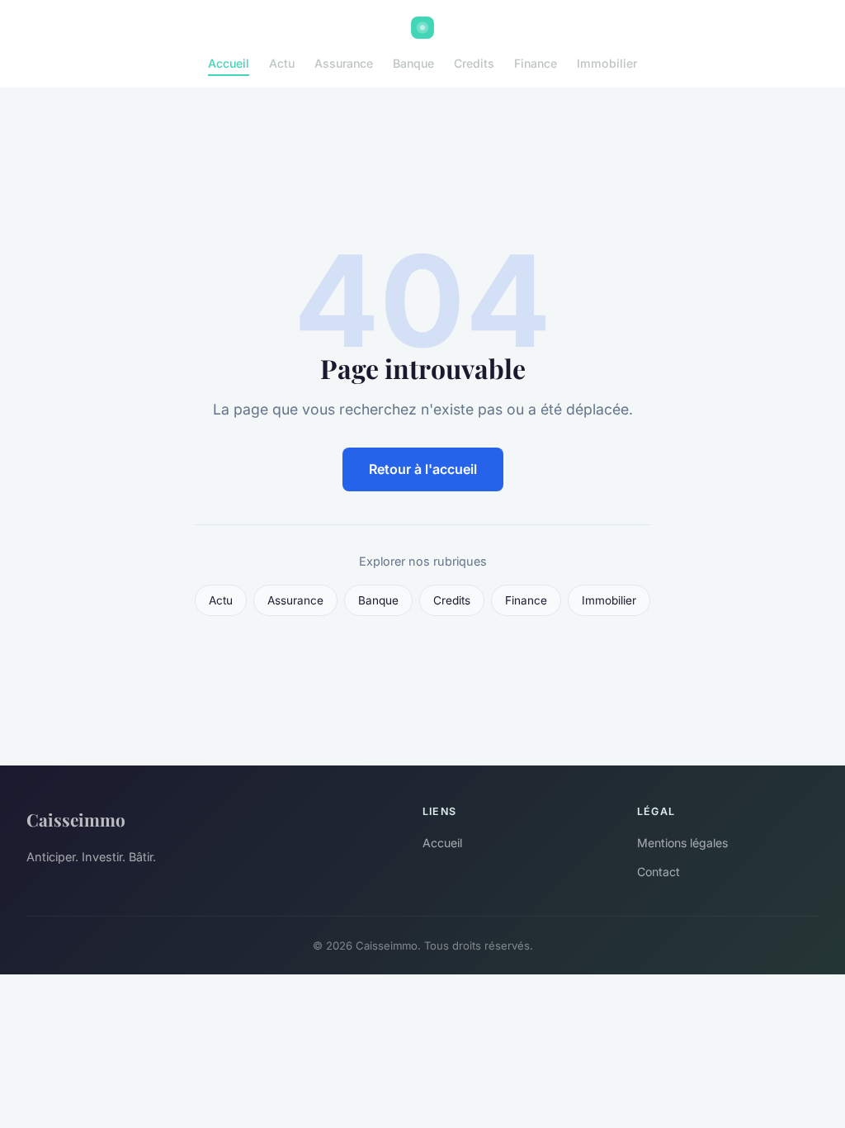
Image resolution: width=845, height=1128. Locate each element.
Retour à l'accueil (423, 469)
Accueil (228, 63)
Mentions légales (682, 843)
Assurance (343, 63)
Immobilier (607, 63)
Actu (282, 63)
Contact (658, 872)
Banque (413, 63)
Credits (474, 63)
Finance (535, 63)
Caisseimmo (75, 819)
